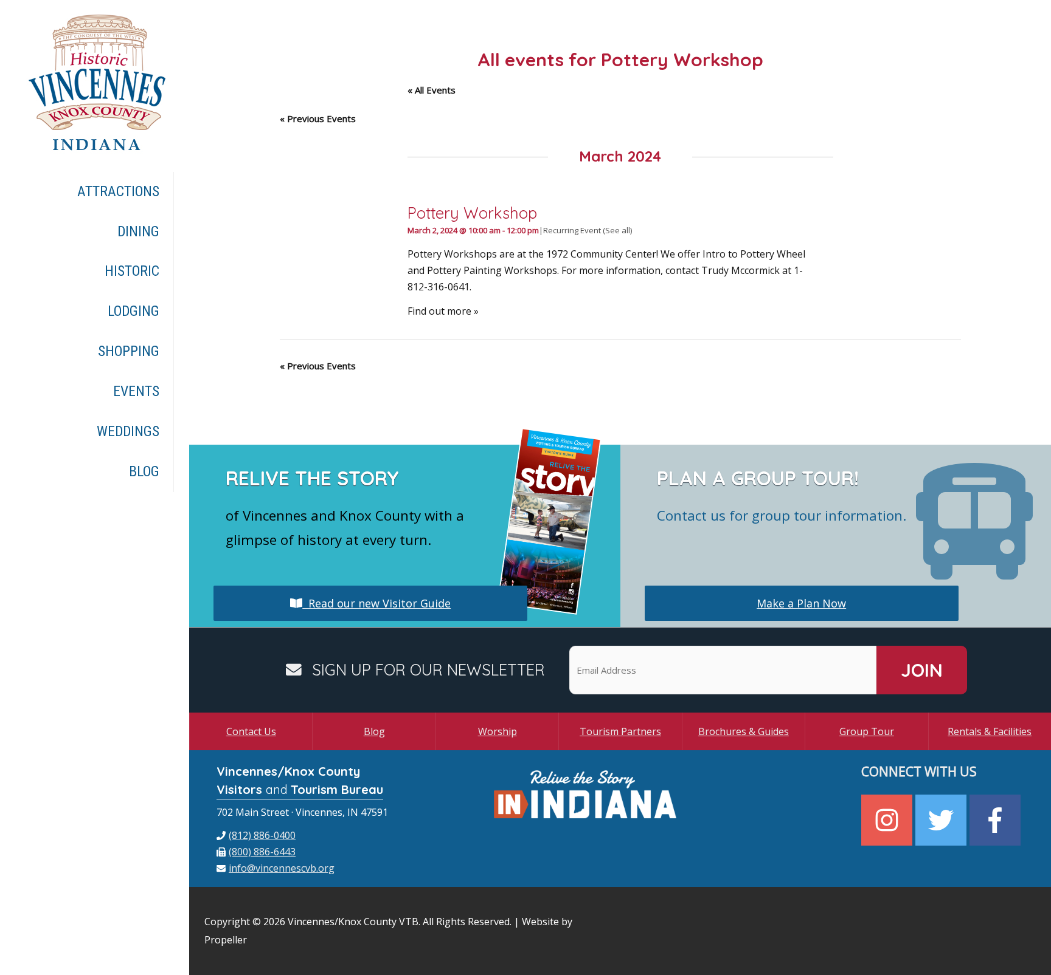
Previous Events (318, 118)
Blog (374, 731)
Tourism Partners (620, 731)
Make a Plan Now (801, 603)
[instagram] (888, 820)
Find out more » (443, 311)
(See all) (617, 230)
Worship (497, 731)
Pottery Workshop (472, 212)
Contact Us (251, 731)
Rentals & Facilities (990, 731)
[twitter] (942, 820)
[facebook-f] (996, 820)
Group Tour (866, 731)
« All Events (432, 90)
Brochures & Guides (743, 731)
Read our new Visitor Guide (376, 603)
